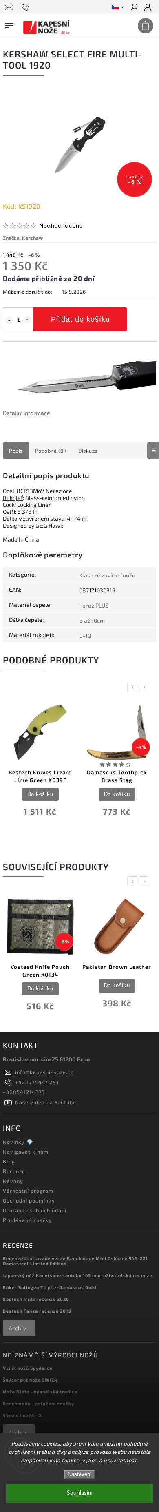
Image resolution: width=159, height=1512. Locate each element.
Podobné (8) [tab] (50, 450)
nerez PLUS (93, 605)
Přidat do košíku (80, 319)
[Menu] (9, 24)
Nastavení (80, 1474)
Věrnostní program (28, 1190)
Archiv (17, 1328)
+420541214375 (24, 1092)
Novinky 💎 (18, 1141)
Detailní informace (26, 412)
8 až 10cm (92, 620)
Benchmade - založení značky (38, 1403)
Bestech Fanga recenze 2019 (37, 1310)
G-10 (85, 635)
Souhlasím (80, 1493)
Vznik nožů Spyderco (28, 1368)
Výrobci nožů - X (22, 1415)
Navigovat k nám (26, 1151)
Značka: (23, 237)
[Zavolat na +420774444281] (26, 7)
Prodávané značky (27, 1220)
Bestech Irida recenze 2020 (36, 1299)
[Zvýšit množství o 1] (27, 320)
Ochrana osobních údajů (34, 1210)
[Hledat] (134, 8)
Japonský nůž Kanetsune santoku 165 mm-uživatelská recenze (77, 1275)
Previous (133, 687)
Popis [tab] (16, 450)
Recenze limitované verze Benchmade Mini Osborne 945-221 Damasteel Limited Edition (75, 1261)
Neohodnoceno (61, 226)
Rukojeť (13, 497)
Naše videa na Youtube (45, 1102)
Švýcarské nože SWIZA (30, 1379)
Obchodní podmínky (29, 1200)
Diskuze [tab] (88, 450)
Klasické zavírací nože (107, 575)
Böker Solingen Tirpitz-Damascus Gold (49, 1287)
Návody (13, 1181)
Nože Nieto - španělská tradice (40, 1391)
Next (145, 687)
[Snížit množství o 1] (9, 320)
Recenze (14, 1171)
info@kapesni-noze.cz (44, 1072)
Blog (9, 1161)
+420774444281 (37, 1082)
